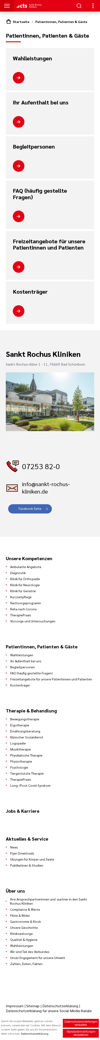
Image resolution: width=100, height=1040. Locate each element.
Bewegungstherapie (24, 719)
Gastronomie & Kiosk (25, 921)
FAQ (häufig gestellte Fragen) (40, 193)
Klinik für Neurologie (25, 585)
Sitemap (33, 1005)
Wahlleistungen (32, 58)
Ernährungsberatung (25, 731)
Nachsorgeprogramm (25, 603)
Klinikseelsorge (21, 933)
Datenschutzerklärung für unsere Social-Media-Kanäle (49, 1010)
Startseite (21, 22)
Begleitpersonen (34, 146)
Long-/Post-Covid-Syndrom (30, 785)
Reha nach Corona (23, 609)
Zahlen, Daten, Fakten (26, 964)
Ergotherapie (19, 725)
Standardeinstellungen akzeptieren (81, 1033)
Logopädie (18, 743)
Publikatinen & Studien (26, 865)
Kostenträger (30, 291)
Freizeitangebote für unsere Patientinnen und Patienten (49, 244)
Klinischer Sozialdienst (26, 737)
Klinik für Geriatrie (23, 591)
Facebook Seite (30, 508)
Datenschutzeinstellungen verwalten (80, 1023)
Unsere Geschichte (24, 927)
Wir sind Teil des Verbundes (30, 951)
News (14, 847)
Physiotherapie (21, 761)
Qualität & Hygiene (23, 939)
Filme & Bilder (20, 915)
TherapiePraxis (20, 615)
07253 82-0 (41, 466)
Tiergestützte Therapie (27, 773)
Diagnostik (18, 573)
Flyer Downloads (22, 853)
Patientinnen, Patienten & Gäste (61, 22)
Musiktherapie (20, 749)
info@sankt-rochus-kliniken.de (46, 487)
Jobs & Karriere (22, 811)
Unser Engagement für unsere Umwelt (37, 958)
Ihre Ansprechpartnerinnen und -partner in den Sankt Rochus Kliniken (48, 901)
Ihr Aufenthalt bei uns (40, 102)
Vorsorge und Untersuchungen (32, 621)
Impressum (15, 1005)
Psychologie (19, 767)
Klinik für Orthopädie (25, 579)
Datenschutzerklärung (60, 1005)
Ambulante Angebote (25, 567)
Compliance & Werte (25, 909)
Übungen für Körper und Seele (32, 859)
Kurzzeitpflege (21, 597)
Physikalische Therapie (26, 755)
